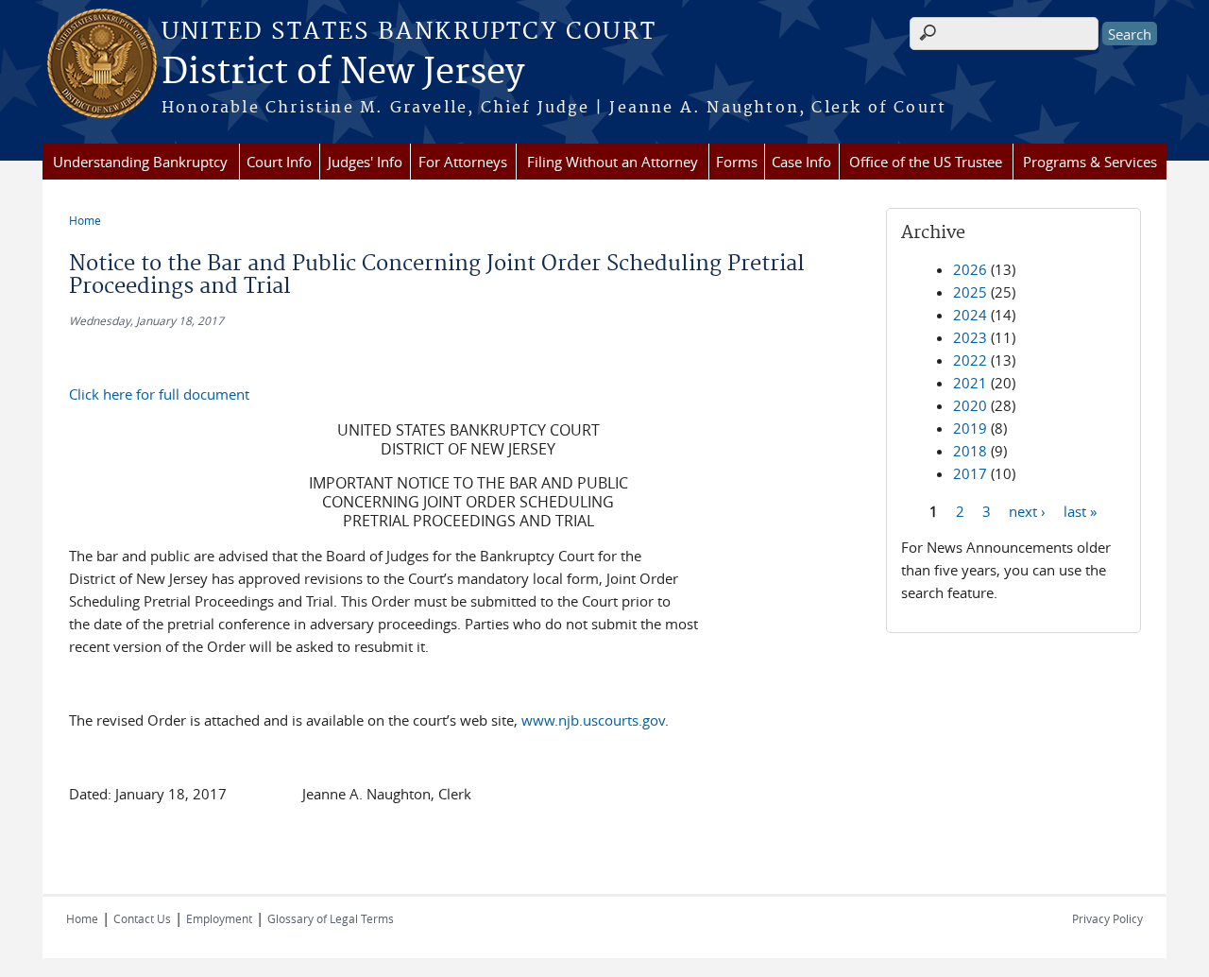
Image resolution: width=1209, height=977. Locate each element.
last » (1080, 510)
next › (1027, 510)
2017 (970, 473)
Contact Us (142, 918)
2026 (970, 269)
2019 (970, 428)
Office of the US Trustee (925, 161)
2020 (970, 405)
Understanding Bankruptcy (140, 161)
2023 (970, 337)
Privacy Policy (1107, 918)
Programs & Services (1090, 161)
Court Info (279, 161)
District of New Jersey (343, 72)
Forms (737, 161)
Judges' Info (365, 161)
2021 (970, 382)
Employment (219, 918)
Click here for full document (159, 394)
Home (85, 220)
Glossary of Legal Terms (330, 918)
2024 (970, 314)
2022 (970, 360)
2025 (970, 292)
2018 (970, 450)
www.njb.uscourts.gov (593, 720)
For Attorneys (462, 161)
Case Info (801, 161)
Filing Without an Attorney (612, 161)
